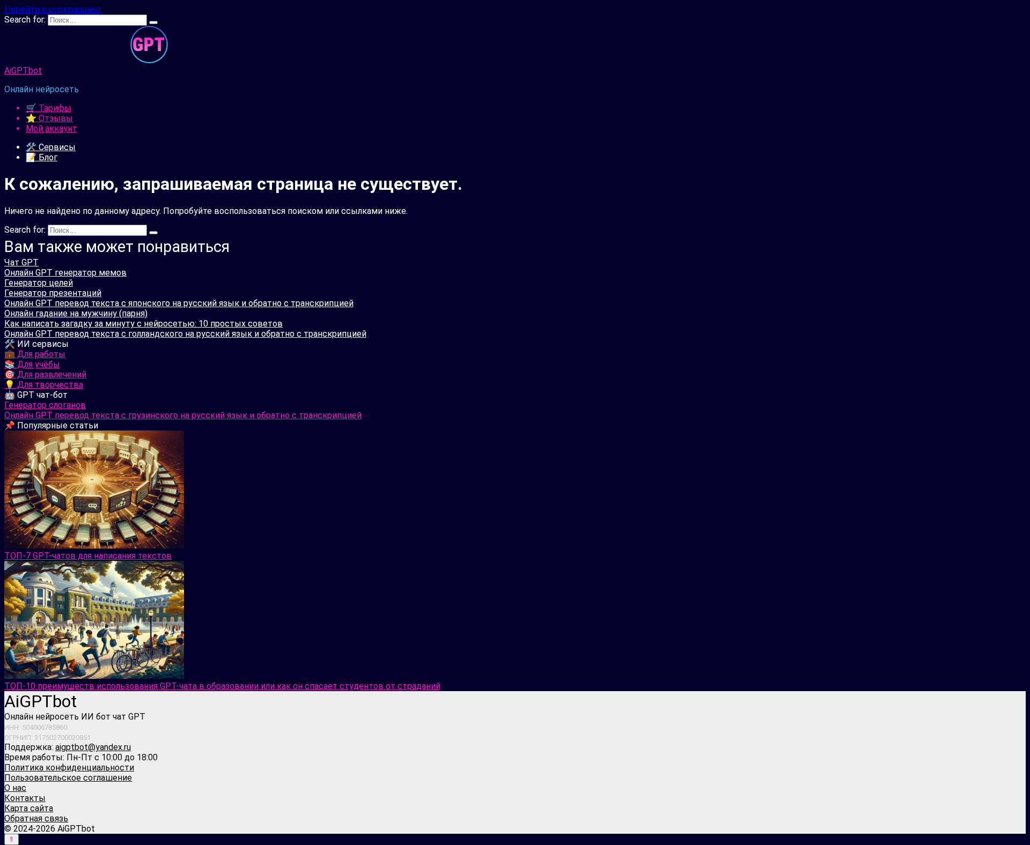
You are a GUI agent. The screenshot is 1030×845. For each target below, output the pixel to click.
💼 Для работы (34, 354)
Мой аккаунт (51, 128)
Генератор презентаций (52, 293)
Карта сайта (28, 808)
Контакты (25, 798)
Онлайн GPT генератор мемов (65, 273)
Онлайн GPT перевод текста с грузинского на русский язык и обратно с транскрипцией (183, 415)
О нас (15, 788)
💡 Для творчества (43, 385)
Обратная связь (36, 818)
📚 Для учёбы (32, 364)
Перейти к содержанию (52, 9)
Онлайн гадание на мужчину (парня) (76, 313)
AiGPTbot (23, 70)
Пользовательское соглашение (68, 778)
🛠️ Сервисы (51, 147)
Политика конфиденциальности (69, 767)
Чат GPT (21, 262)
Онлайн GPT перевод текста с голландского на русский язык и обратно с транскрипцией (185, 334)
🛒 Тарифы (48, 108)
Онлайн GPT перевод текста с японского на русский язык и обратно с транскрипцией (179, 303)
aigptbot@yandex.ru (93, 747)
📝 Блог (41, 157)
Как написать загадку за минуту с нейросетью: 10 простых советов (143, 323)
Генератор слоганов (45, 405)
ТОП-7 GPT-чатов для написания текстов (88, 556)
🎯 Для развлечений (45, 374)
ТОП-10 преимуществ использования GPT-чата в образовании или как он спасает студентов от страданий (222, 686)
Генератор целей (38, 283)
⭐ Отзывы (49, 118)
